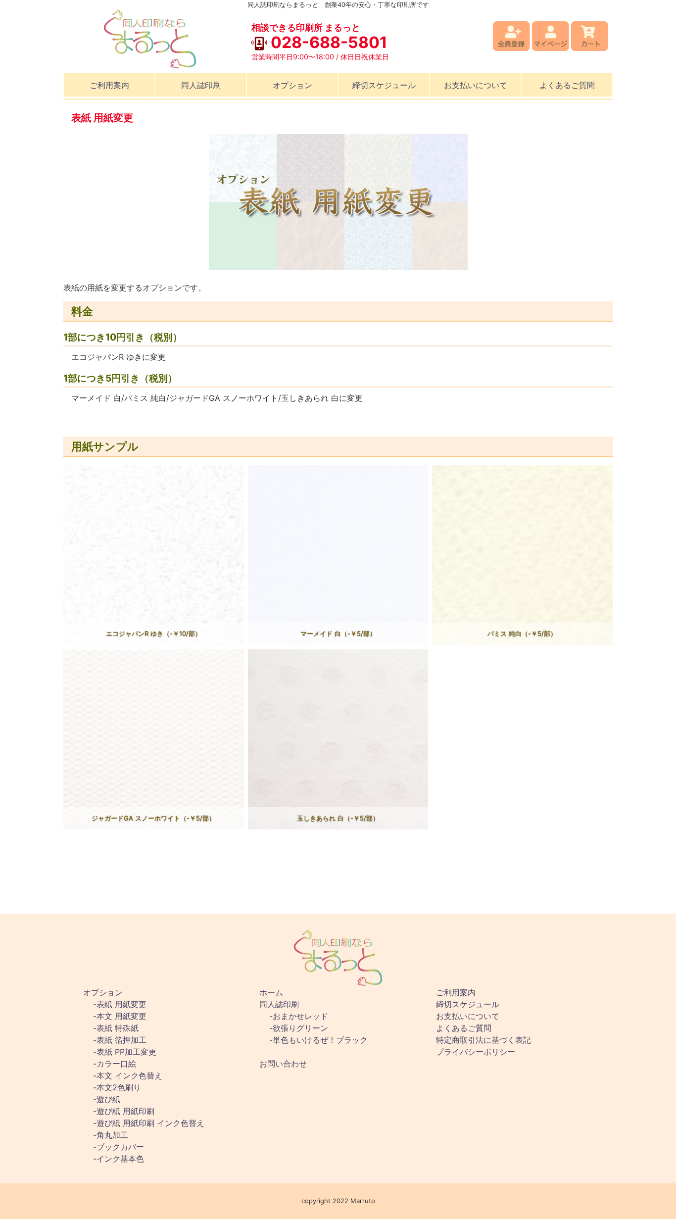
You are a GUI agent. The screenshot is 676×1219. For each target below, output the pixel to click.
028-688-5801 (327, 42)
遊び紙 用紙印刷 (125, 1111)
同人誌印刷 (201, 85)
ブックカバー (120, 1147)
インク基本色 (120, 1159)
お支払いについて (475, 85)
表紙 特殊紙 (118, 1028)
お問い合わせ (283, 1064)
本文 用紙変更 (121, 1016)
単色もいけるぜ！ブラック (320, 1040)
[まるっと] (149, 38)
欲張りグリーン (300, 1028)
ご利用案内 (109, 85)
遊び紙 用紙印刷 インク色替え (150, 1123)
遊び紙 (108, 1099)
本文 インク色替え (129, 1075)
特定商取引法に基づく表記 (483, 1040)
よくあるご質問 (567, 85)
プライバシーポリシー (475, 1052)
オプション (292, 85)
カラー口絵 (116, 1064)
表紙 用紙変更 (121, 1004)
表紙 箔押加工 (121, 1040)
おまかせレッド (300, 1016)
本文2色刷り (119, 1087)
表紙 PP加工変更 (126, 1052)
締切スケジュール (384, 85)
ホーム (271, 992)
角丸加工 (112, 1135)
